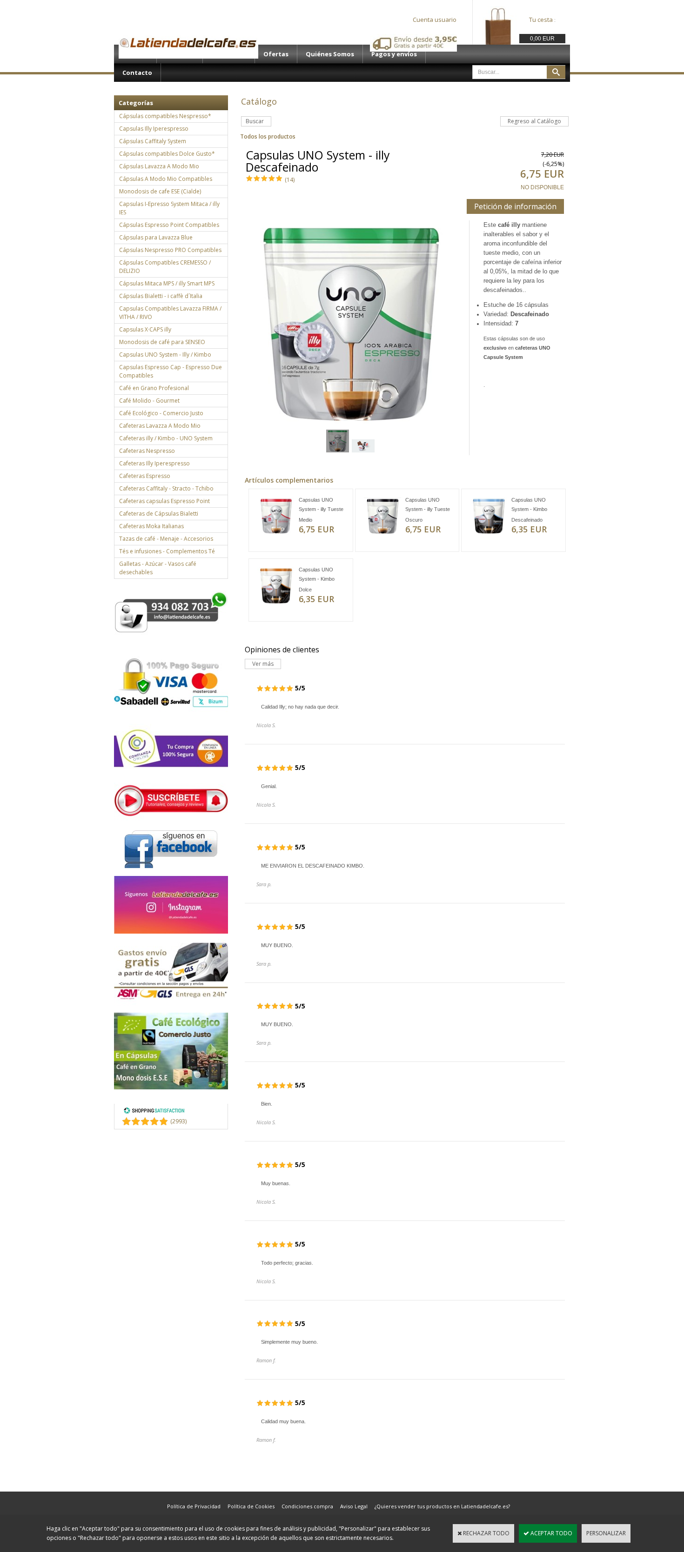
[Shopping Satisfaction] (154, 1112)
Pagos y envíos (394, 54)
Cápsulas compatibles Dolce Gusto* (167, 154)
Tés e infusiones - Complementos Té (167, 551)
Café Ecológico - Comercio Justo (161, 413)
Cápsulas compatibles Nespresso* (165, 116)
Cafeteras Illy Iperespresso (154, 463)
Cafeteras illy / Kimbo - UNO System (166, 438)
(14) (290, 180)
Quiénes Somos (330, 54)
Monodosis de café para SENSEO (162, 342)
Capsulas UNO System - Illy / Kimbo (165, 354)
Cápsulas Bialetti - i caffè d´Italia (160, 296)
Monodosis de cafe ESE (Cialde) (160, 191)
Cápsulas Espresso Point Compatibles (169, 225)
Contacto (137, 72)
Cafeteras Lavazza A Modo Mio (160, 426)
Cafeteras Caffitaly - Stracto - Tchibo (166, 488)
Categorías (136, 103)
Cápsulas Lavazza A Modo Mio (159, 166)
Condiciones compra (307, 1506)
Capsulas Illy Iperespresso (153, 129)
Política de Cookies (251, 1506)
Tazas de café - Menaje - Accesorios (166, 539)
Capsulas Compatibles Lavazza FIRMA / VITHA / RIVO (170, 313)
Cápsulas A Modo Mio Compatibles (165, 179)
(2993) (178, 1121)
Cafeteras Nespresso (147, 451)
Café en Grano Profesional (154, 388)
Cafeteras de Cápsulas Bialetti (158, 513)
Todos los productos (267, 136)
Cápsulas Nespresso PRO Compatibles (170, 250)
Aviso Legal (354, 1506)
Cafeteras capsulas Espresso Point (164, 501)
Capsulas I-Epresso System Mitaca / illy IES (169, 208)
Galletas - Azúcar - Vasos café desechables (157, 568)
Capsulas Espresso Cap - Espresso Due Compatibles (170, 371)
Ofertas (275, 54)
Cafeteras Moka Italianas (151, 526)
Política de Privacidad (194, 1506)
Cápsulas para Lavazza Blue (156, 237)
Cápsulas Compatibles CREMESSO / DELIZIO (165, 267)
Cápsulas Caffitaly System (152, 141)
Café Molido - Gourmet (149, 401)
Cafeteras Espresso (144, 476)
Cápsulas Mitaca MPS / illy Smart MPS (167, 283)
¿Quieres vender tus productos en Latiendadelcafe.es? (442, 1506)
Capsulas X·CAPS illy (145, 329)
